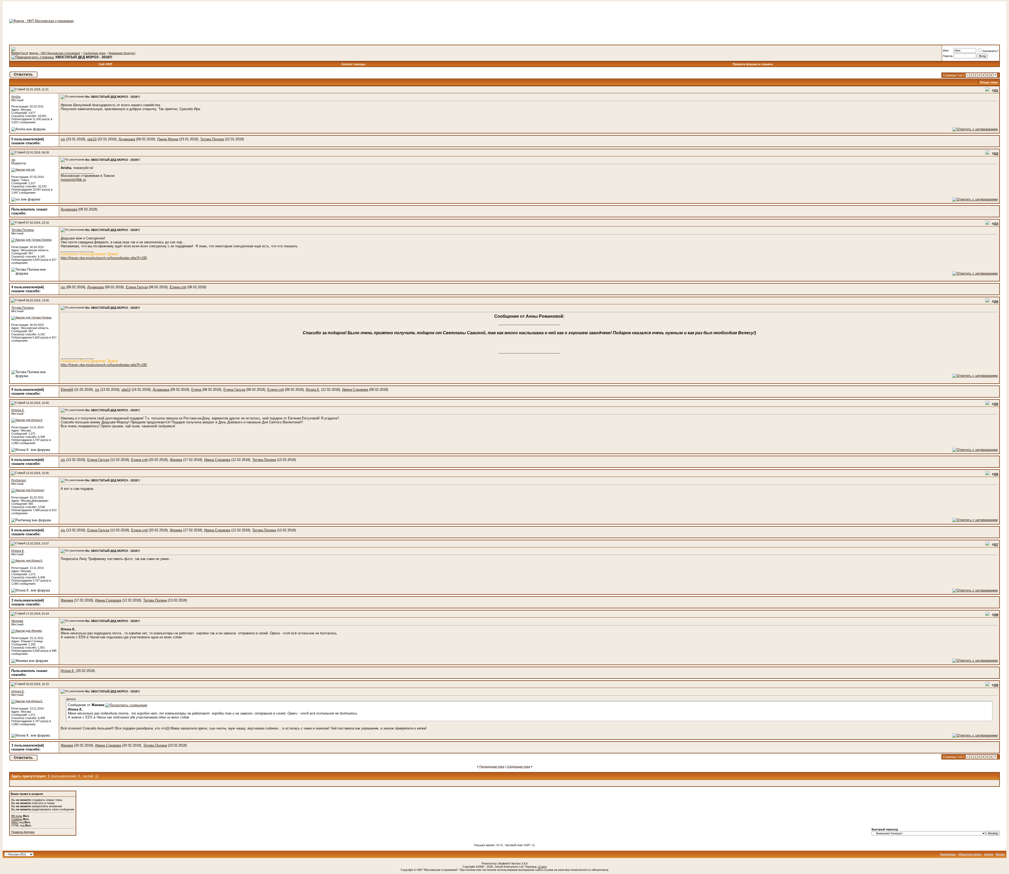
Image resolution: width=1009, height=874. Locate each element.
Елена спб (178, 287)
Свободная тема (94, 53)
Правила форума (22, 832)
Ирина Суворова (355, 390)
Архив (988, 854)
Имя (946, 50)
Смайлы (16, 819)
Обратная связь (970, 854)
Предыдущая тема (491, 766)
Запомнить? (990, 51)
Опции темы (989, 82)
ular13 (91, 139)
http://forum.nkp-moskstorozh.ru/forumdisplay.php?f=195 (104, 258)
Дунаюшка (127, 139)
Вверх (1000, 854)
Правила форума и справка (753, 64)
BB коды (16, 816)
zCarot (542, 866)
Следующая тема (518, 766)
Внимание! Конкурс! (122, 53)
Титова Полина (212, 139)
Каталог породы (353, 64)
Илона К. (313, 390)
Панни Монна (167, 139)
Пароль (948, 56)
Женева (176, 460)
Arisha (15, 97)
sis (63, 139)
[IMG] (14, 822)
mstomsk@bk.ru (73, 180)
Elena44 (67, 390)
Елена (196, 390)
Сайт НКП (105, 64)
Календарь (948, 854)
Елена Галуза (137, 287)
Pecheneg (18, 480)
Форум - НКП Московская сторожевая (54, 53)
